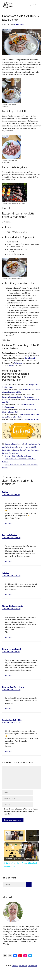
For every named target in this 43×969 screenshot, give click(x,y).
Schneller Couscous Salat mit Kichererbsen (18, 397)
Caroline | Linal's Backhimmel (13, 720)
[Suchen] (29, 884)
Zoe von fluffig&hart (10, 535)
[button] (30, 5)
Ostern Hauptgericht (32, 450)
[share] (35, 844)
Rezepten (12, 366)
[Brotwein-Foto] (13, 922)
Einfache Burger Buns (31, 419)
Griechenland (14, 447)
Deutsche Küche (11, 444)
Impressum (23, 966)
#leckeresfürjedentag (13, 456)
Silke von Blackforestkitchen (13, 687)
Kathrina (5, 573)
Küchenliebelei (29, 358)
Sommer (5, 453)
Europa (19, 444)
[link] (7, 844)
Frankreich (27, 444)
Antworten (8, 523)
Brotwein (15, 966)
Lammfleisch (26, 456)
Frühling (34, 444)
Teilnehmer (18, 363)
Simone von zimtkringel (11, 649)
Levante (16, 450)
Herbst (22, 447)
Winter (16, 453)
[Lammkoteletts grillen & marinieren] (11, 102)
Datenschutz (32, 966)
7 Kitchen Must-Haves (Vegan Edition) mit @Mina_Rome (21, 845)
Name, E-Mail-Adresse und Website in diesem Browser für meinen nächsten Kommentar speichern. (21, 811)
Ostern (22, 450)
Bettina (5, 492)
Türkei (11, 453)
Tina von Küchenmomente (12, 606)
